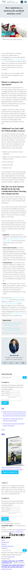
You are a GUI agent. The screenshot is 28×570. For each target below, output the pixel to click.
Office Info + (12, 531)
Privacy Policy (11, 556)
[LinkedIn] (21, 535)
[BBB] (10, 535)
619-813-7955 (19, 529)
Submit (5, 403)
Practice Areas (5, 542)
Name (3, 391)
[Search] (25, 377)
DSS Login (9, 569)
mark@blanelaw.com (18, 355)
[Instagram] (24, 535)
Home (3, 540)
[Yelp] (12, 535)
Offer (3, 434)
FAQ (2, 408)
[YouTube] (7, 538)
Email (3, 395)
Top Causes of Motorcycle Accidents (13, 333)
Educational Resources (7, 546)
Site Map (3, 569)
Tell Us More (4, 400)
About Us (4, 544)
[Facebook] (17, 535)
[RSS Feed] (5, 538)
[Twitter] (19, 535)
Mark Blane (13, 355)
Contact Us (4, 548)
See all (3, 429)
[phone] (22, 2)
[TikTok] (15, 535)
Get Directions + (19, 531)
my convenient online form (18, 313)
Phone (3, 393)
